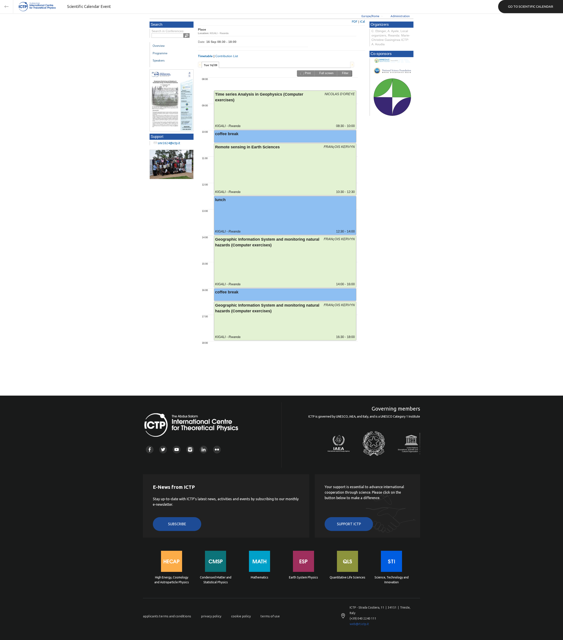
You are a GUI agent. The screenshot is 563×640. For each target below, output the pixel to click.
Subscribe (177, 524)
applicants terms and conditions (167, 616)
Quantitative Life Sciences (347, 577)
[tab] (210, 65)
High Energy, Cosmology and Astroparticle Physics (171, 580)
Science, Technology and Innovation (392, 580)
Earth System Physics (303, 577)
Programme (160, 53)
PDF (354, 21)
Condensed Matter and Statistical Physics (215, 580)
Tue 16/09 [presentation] (210, 65)
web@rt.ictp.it (359, 624)
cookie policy (241, 616)
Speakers (159, 60)
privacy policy (211, 616)
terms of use (270, 616)
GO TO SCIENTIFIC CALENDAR (530, 6)
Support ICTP (349, 524)
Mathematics (259, 577)
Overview (159, 45)
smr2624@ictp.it (169, 143)
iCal (362, 21)
